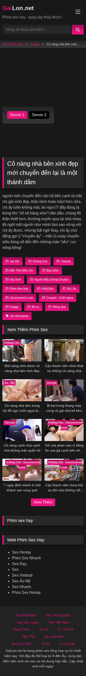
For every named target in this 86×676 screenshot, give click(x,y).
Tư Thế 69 (65, 629)
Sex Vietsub (22, 575)
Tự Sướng (67, 644)
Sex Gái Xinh (54, 636)
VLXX (45, 644)
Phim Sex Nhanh (26, 558)
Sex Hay (19, 564)
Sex (15, 569)
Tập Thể (28, 636)
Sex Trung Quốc (58, 615)
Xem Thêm (43, 502)
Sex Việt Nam (58, 622)
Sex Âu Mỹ (21, 581)
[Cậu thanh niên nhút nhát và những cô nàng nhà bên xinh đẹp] (64, 350)
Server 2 (39, 115)
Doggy (35, 44)
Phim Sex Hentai (26, 592)
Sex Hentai (21, 552)
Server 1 (17, 115)
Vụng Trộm (21, 629)
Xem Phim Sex (12, 44)
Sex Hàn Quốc (28, 622)
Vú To (43, 629)
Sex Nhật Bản (26, 615)
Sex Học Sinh (21, 644)
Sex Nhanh (21, 587)
